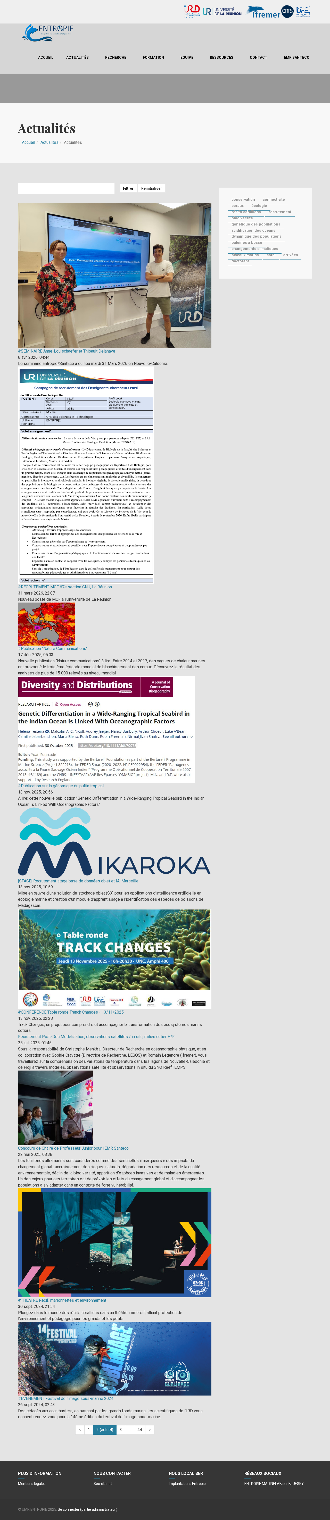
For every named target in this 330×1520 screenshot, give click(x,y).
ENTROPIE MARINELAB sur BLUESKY (274, 1484)
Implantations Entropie (187, 1484)
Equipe (186, 57)
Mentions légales (32, 1484)
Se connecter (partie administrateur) (87, 1509)
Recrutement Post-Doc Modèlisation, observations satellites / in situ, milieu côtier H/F (96, 1036)
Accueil (45, 57)
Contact (258, 57)
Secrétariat (103, 1484)
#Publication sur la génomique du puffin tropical (61, 785)
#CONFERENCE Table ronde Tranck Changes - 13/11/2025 (71, 1012)
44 (139, 1429)
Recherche (115, 57)
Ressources (221, 57)
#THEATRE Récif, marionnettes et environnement (62, 1300)
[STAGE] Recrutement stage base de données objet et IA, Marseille (78, 881)
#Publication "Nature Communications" (52, 648)
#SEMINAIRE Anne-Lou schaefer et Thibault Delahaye (66, 351)
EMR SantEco (296, 57)
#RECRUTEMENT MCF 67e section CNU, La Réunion (65, 586)
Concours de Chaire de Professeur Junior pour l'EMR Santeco (73, 1148)
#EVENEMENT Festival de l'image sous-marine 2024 (65, 1398)
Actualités (77, 57)
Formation (153, 57)
